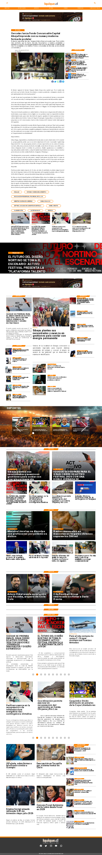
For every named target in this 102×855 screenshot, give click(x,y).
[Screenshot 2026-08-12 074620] (68, 56)
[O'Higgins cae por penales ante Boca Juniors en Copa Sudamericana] (8, 379)
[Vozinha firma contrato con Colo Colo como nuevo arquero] (8, 360)
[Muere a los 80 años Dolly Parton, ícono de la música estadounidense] (72, 340)
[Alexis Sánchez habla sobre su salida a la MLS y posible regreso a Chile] (70, 760)
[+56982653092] (61, 846)
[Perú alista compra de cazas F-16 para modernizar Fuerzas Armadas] (72, 314)
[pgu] (70, 803)
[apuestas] (8, 388)
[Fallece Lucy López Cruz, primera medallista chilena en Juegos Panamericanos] (8, 397)
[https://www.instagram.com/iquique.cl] (51, 846)
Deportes (16, 417)
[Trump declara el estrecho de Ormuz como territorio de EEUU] (70, 771)
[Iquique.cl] (7, 3)
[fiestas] (70, 782)
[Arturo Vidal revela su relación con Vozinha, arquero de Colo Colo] (72, 327)
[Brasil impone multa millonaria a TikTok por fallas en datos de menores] (72, 353)
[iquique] (51, 6)
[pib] (70, 814)
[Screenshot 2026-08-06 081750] (68, 62)
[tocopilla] (70, 792)
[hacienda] (70, 750)
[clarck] (8, 370)
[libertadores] (70, 824)
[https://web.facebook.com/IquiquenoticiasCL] (41, 846)
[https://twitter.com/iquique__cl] (46, 846)
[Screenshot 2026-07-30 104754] (68, 69)
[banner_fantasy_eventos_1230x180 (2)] (50, 21)
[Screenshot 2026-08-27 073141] (72, 300)
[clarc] (8, 351)
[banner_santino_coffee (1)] (37, 287)
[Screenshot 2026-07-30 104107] (68, 76)
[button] (16, 192)
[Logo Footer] (51, 843)
